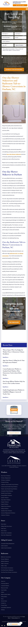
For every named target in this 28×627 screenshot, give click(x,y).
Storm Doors (4, 530)
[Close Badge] (20, 623)
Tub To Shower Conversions (7, 568)
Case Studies (4, 590)
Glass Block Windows (5, 499)
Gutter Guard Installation (6, 548)
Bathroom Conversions (6, 557)
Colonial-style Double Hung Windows (9, 486)
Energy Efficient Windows (6, 495)
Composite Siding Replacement (7, 543)
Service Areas (4, 601)
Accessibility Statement (6, 607)
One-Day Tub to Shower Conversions (9, 572)
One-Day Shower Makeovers (7, 570)
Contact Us (3, 603)
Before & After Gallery (5, 594)
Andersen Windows (5, 515)
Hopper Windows (5, 502)
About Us (3, 581)
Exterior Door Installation (6, 533)
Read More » (5, 357)
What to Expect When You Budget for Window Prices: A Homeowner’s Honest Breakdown (13, 352)
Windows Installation (5, 480)
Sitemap (3, 609)
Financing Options (5, 583)
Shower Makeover (5, 559)
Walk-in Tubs (4, 565)
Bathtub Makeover (5, 561)
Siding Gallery (4, 596)
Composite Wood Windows (7, 491)
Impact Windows (4, 504)
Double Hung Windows (6, 493)
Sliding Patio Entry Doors (6, 526)
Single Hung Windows (6, 506)
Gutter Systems (4, 545)
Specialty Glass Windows (6, 510)
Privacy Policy (18, 66)
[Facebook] (2, 625)
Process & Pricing (4, 482)
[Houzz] (4, 625)
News (2, 598)
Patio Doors (3, 528)
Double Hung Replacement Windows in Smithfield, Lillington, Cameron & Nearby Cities (13, 392)
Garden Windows (5, 497)
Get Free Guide (14, 322)
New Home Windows (5, 475)
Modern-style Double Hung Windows (9, 489)
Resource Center (4, 588)
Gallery (2, 592)
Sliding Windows (4, 508)
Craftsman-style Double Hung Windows (9, 484)
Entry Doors (3, 524)
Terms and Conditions (11, 66)
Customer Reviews (5, 585)
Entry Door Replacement (6, 535)
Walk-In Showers (4, 563)
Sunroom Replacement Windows (8, 513)
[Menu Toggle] (27, 9)
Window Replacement (5, 478)
